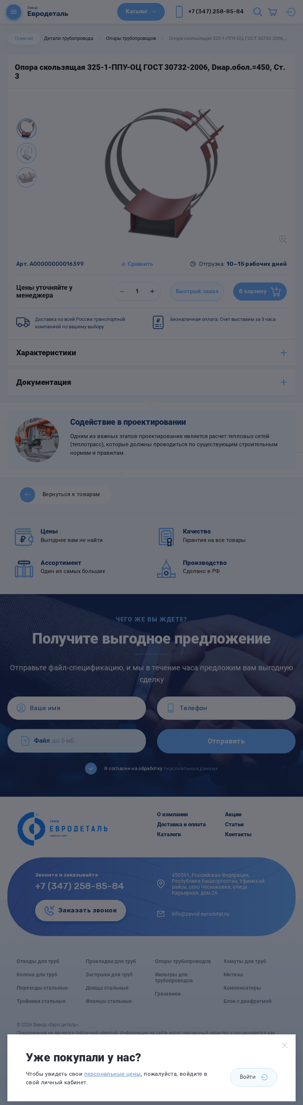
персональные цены (112, 1074)
